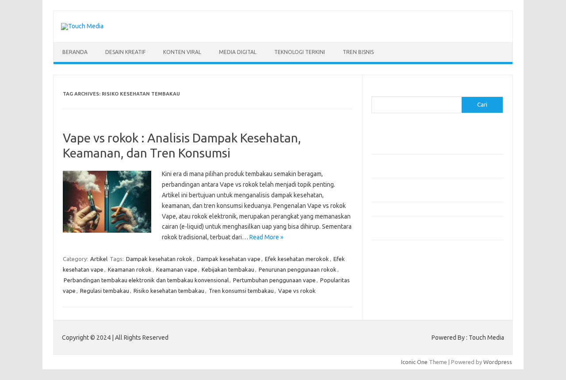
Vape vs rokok (297, 291)
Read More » (266, 237)
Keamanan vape (176, 269)
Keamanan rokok (130, 269)
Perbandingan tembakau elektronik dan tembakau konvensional (146, 280)
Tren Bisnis (358, 52)
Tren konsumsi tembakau (241, 291)
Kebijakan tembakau (228, 269)
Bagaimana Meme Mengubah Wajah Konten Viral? (434, 209)
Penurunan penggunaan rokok (298, 269)
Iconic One (414, 362)
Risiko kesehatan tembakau (169, 291)
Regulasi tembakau (104, 291)
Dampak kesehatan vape (228, 259)
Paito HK (382, 281)
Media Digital (237, 52)
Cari (376, 91)
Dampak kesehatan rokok (159, 259)
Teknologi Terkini (299, 52)
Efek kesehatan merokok (297, 259)
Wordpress (497, 362)
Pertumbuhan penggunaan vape (274, 280)
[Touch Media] (82, 26)
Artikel (98, 259)
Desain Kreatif (125, 52)
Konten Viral (182, 52)
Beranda (75, 52)
